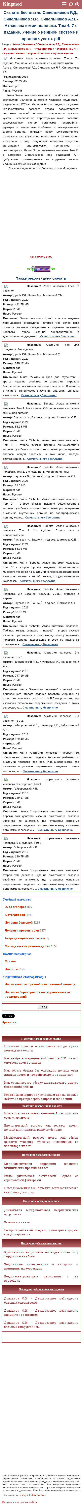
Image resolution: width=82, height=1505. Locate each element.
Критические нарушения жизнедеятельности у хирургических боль (41, 1254)
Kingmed (12, 4)
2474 (43, 930)
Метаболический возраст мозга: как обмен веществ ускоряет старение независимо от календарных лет (41, 1142)
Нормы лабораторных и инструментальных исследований (37, 994)
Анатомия (28, 44)
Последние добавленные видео (41, 1154)
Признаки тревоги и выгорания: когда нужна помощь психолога (41, 1048)
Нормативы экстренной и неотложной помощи (40, 984)
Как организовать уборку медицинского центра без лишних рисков (41, 1085)
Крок (34, 1502)
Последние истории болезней (41, 1201)
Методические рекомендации (27, 946)
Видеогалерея (15, 907)
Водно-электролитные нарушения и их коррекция (41, 1278)
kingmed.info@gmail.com (34, 1495)
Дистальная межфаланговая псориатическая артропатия (41, 1212)
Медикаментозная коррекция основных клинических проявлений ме (41, 1166)
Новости (11, 969)
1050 (54, 946)
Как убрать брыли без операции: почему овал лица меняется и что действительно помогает (41, 1072)
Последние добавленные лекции (41, 1243)
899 (29, 906)
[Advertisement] (41, 213)
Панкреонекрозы (10, 1502)
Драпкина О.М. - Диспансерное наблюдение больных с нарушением (41, 1325)
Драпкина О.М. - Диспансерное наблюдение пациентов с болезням (41, 1313)
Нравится (9, 1022)
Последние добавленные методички (41, 1289)
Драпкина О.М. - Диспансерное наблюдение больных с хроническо (41, 1300)
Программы (26, 1502)
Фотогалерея (15, 915)
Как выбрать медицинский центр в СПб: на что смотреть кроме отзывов (41, 1060)
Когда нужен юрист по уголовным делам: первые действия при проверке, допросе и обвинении (41, 1097)
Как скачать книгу (41, 256)
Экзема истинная (17, 1222)
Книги (16, 44)
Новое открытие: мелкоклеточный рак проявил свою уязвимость (41, 1115)
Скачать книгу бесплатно (57, 336)
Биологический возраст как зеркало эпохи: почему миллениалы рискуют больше (41, 1127)
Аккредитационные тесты (25, 938)
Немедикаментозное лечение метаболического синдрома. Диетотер (41, 1190)
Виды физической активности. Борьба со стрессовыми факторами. (41, 1178)
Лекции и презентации (22, 930)
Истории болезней (19, 922)
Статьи (10, 961)
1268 (36, 922)
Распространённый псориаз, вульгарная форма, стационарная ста (41, 1232)
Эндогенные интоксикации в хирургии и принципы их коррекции (41, 1266)
